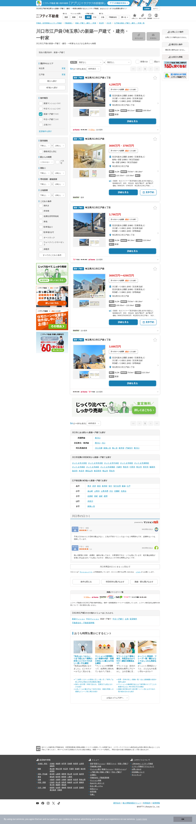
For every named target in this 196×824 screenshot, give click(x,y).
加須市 (75, 471)
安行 (110, 486)
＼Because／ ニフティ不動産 (142, 764)
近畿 (39, 780)
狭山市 (105, 471)
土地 (127, 619)
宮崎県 (81, 788)
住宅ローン (94, 789)
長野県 (63, 774)
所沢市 (146, 467)
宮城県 (69, 764)
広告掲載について (138, 772)
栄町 (101, 496)
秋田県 (75, 764)
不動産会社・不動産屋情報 (83, 623)
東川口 (98, 438)
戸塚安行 (129, 448)
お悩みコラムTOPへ (115, 698)
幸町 (96, 496)
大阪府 (52, 780)
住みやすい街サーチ (97, 783)
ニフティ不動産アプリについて (143, 766)
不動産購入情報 (95, 766)
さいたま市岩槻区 (107, 467)
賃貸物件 (133, 619)
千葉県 (71, 769)
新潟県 (52, 774)
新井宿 (121, 448)
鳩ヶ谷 (115, 448)
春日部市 (97, 471)
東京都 (52, 769)
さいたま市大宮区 (79, 463)
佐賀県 (58, 788)
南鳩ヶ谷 (107, 448)
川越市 (119, 467)
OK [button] (182, 819)
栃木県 (83, 769)
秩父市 (139, 467)
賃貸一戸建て (123, 764)
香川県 (52, 785)
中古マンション (92, 619)
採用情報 (156, 803)
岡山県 (58, 782)
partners (54, 819)
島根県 (69, 782)
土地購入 (93, 775)
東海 (39, 777)
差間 (105, 496)
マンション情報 (95, 780)
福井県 (81, 774)
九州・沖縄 (42, 788)
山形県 (81, 764)
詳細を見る (132, 121)
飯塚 (124, 486)
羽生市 (112, 471)
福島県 (52, 766)
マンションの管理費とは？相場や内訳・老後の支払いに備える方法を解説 (104, 659)
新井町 (104, 486)
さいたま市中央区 (111, 463)
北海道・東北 (42, 764)
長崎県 (63, 788)
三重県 (69, 777)
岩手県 (63, 764)
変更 (63, 68)
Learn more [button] (141, 819)
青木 (89, 486)
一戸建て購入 (95, 772)
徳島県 (81, 782)
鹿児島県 (53, 790)
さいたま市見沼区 (95, 463)
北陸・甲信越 (42, 774)
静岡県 (63, 777)
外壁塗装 (93, 792)
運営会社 (117, 803)
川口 (103, 443)
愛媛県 (58, 785)
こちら (138, 572)
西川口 (98, 443)
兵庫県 (58, 780)
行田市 (132, 467)
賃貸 (91, 764)
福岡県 (52, 788)
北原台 (123, 491)
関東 (39, 769)
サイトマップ (136, 775)
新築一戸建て (105, 772)
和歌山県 (82, 780)
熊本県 (69, 788)
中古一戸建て (118, 619)
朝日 (99, 486)
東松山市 (89, 471)
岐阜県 (58, 777)
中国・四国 (42, 782)
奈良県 (75, 780)
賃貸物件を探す (45, 131)
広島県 (52, 782)
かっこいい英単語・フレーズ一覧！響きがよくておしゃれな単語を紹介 (147, 659)
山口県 (75, 782)
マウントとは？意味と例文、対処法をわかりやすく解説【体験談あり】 (125, 659)
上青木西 (104, 491)
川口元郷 (98, 448)
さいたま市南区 (78, 467)
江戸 (128, 486)
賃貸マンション (99, 764)
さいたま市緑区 (92, 467)
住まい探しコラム (96, 786)
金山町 (90, 491)
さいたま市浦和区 (141, 463)
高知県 (63, 785)
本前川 (90, 501)
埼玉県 (65, 769)
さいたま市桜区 (126, 463)
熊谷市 (126, 467)
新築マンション (78, 619)
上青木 (97, 491)
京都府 (63, 780)
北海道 (52, 764)
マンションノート (86, 572)
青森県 (58, 764)
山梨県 (58, 774)
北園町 (117, 491)
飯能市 (152, 467)
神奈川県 (59, 769)
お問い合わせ (136, 769)
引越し (92, 794)
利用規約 (147, 803)
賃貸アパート (111, 764)
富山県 (69, 774)
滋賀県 (69, 780)
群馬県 (52, 771)
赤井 (94, 486)
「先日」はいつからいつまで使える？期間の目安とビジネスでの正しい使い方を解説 (83, 659)
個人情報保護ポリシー (132, 803)
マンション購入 (95, 769)
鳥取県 (63, 782)
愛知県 (52, 777)
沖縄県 (59, 790)
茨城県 (77, 769)
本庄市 (81, 471)
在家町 (90, 496)
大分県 (75, 788)
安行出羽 (117, 486)
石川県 (75, 774)
